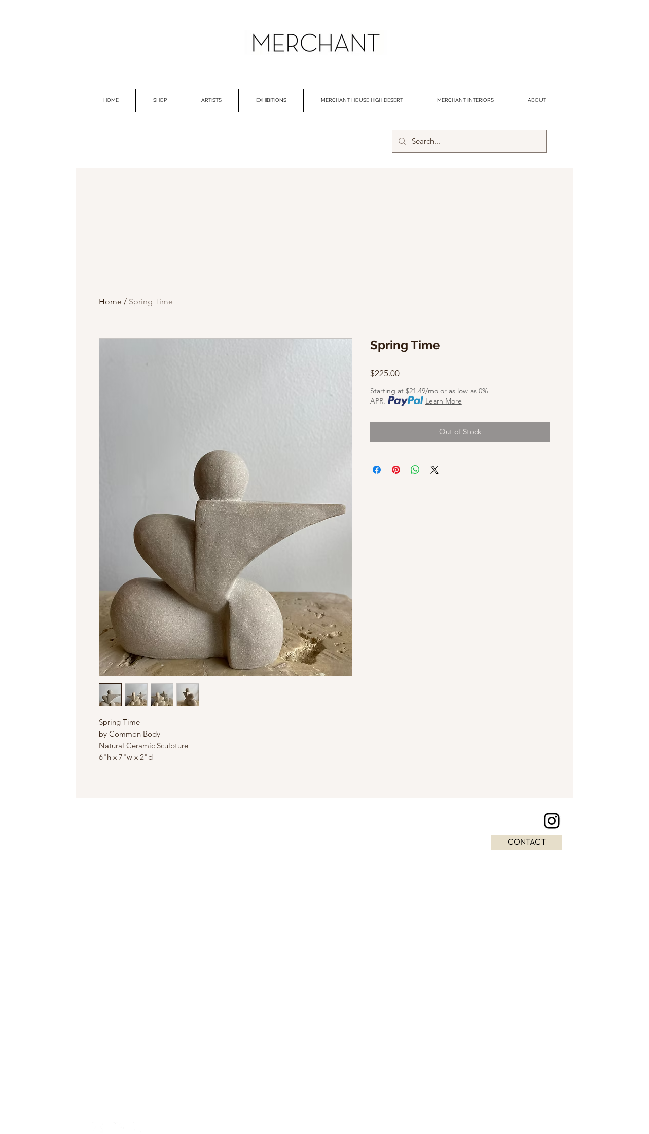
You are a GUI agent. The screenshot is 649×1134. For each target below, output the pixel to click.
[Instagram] (551, 820)
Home (110, 301)
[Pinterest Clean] (138, 1127)
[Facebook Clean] (97, 1127)
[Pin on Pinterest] (396, 470)
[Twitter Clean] (118, 1127)
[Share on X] (434, 470)
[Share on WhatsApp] (415, 470)
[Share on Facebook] (377, 470)
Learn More (443, 401)
